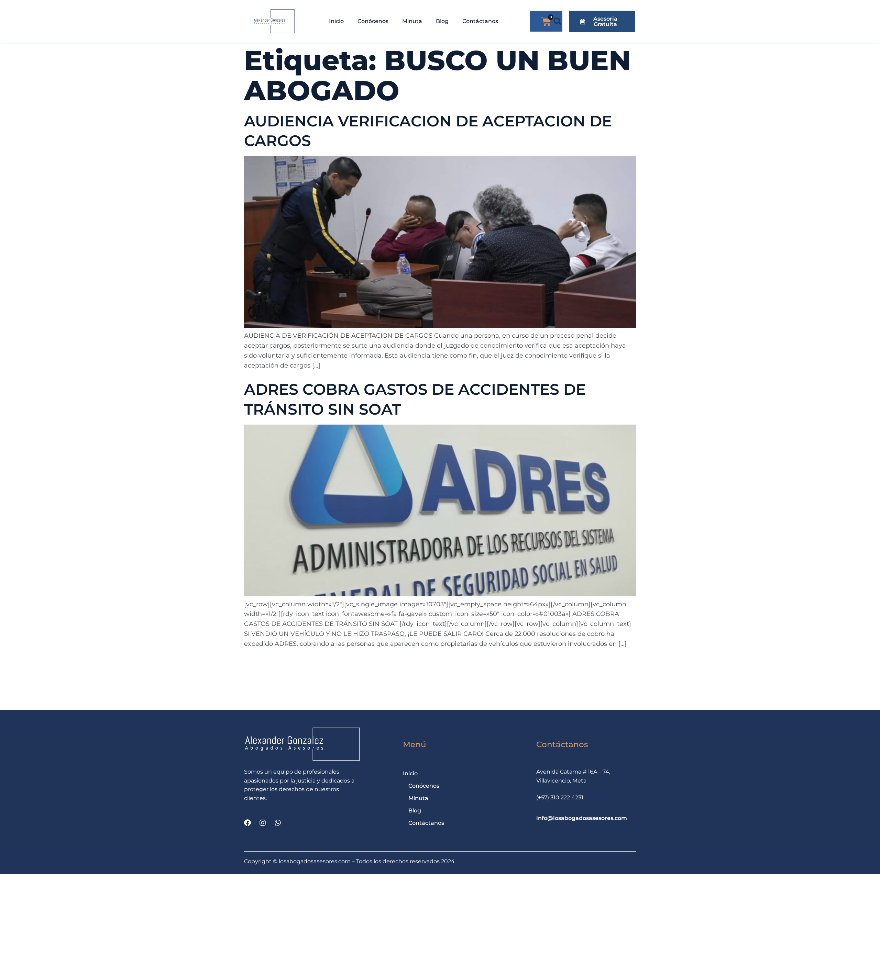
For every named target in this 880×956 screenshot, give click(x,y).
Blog (442, 21)
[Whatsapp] (277, 822)
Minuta (412, 21)
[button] (557, 21)
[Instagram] (262, 822)
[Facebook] (247, 822)
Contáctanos (480, 21)
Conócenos (373, 21)
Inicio (336, 21)
